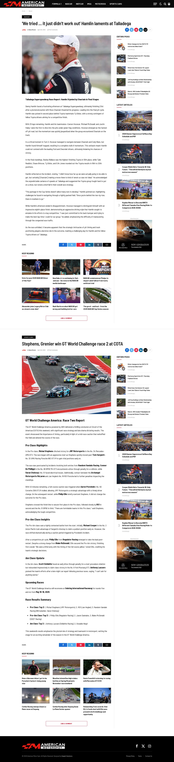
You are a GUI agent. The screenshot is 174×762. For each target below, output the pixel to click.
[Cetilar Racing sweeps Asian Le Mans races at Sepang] (36, 695)
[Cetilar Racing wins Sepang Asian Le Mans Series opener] (66, 695)
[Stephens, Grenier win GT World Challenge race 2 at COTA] (66, 385)
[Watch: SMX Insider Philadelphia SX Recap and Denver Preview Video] (121, 94)
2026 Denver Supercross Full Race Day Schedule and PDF (137, 135)
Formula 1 (56, 3)
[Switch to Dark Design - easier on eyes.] (160, 4)
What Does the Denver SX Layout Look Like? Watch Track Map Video (139, 69)
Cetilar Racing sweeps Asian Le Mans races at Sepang (34, 707)
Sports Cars (116, 3)
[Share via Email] (145, 30)
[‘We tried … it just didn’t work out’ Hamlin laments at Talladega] (66, 64)
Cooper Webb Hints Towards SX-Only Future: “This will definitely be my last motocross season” (136, 169)
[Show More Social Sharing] (150, 30)
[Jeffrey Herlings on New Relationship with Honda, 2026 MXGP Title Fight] (121, 82)
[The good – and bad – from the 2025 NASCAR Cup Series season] (97, 295)
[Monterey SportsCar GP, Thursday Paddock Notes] (121, 58)
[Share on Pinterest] (136, 30)
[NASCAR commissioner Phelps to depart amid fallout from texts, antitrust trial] (97, 267)
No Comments (53, 29)
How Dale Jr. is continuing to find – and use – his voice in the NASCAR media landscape (66, 280)
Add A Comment (66, 318)
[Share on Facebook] (127, 30)
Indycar (79, 3)
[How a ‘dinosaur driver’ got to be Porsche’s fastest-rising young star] (36, 667)
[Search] (165, 4)
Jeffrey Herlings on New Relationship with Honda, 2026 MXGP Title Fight (139, 81)
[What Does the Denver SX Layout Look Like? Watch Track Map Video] (121, 70)
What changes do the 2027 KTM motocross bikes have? (138, 45)
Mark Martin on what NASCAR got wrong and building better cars (65, 307)
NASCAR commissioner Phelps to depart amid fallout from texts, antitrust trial (95, 280)
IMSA (89, 3)
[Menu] (155, 4)
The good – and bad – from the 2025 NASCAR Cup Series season (95, 307)
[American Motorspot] (24, 4)
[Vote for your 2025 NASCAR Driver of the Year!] (36, 267)
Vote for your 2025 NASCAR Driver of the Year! (35, 279)
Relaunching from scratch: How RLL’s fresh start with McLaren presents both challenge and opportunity (95, 710)
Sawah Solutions (67, 756)
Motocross (100, 3)
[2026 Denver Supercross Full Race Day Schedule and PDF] (134, 121)
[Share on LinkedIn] (141, 30)
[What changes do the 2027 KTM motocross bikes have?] (121, 47)
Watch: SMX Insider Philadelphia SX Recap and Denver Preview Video (139, 92)
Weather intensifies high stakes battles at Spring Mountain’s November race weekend (65, 681)
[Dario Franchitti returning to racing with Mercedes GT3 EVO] (97, 667)
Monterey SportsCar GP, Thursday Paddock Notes (138, 57)
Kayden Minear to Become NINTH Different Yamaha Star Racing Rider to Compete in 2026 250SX (137, 205)
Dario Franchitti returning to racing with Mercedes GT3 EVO (96, 679)
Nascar (68, 3)
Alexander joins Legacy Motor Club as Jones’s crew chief (35, 307)
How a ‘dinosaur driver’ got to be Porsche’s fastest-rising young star (34, 681)
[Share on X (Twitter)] (132, 30)
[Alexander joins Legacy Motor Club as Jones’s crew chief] (36, 295)
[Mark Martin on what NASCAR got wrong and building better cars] (66, 295)
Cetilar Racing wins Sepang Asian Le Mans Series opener (65, 707)
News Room (32, 29)
